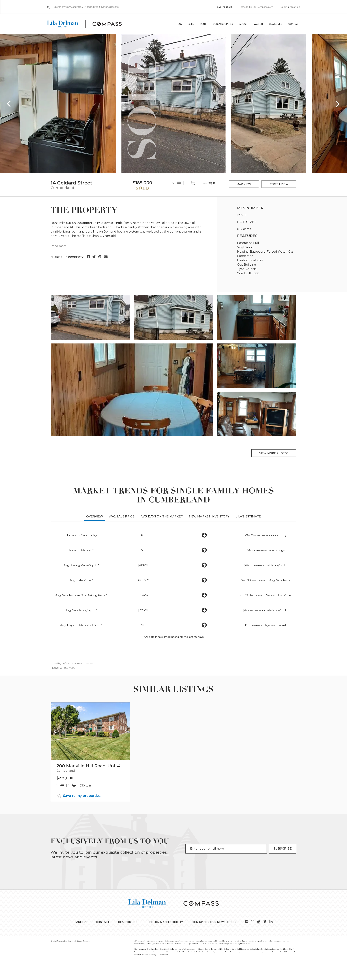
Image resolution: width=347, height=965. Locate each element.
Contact (294, 24)
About (243, 24)
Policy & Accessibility (166, 922)
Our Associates (223, 24)
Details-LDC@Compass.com (256, 7)
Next (338, 103)
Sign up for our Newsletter (214, 922)
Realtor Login (129, 922)
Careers (80, 922)
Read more (59, 246)
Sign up (295, 7)
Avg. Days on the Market (162, 516)
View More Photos (273, 453)
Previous (9, 103)
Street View (278, 184)
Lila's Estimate (248, 516)
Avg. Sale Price (121, 516)
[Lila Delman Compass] (88, 24)
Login (284, 7)
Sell (191, 24)
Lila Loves (275, 24)
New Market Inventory (209, 516)
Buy (180, 24)
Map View (244, 184)
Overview (94, 516)
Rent (203, 24)
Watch (258, 24)
